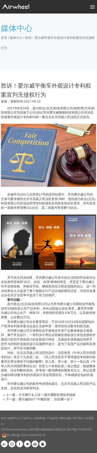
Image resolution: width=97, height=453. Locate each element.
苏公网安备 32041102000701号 (26, 435)
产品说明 (52, 418)
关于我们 (78, 418)
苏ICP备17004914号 (79, 429)
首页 (4, 38)
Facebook (19, 444)
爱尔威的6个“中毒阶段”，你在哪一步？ (45, 399)
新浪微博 (4, 444)
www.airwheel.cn (20, 429)
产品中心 (26, 418)
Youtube (35, 444)
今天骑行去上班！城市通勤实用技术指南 (46, 395)
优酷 (12, 444)
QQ (42, 444)
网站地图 (65, 418)
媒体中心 (16, 38)
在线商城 (39, 418)
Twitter (27, 444)
